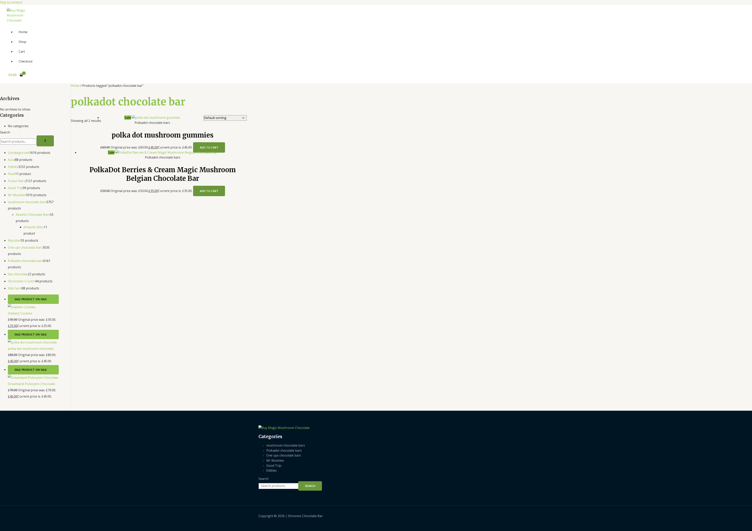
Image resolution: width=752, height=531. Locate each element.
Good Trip (273, 465)
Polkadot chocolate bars (284, 450)
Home (23, 32)
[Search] (45, 140)
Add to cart (209, 147)
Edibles (271, 470)
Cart (22, 51)
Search (5, 132)
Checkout (26, 61)
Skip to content (11, 2)
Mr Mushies (275, 460)
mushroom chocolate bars (285, 445)
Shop (22, 42)
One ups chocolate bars (283, 455)
